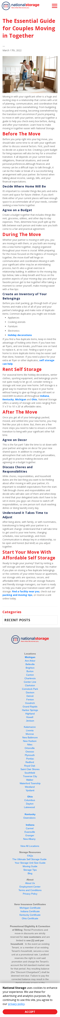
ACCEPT (30, 1012)
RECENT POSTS (17, 620)
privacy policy (16, 1004)
